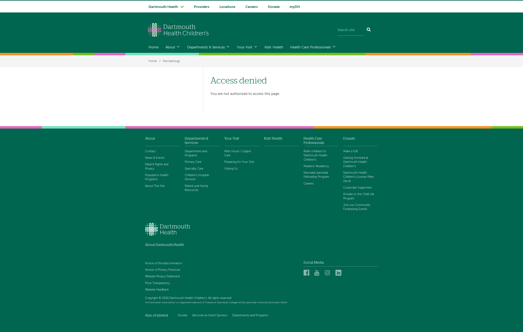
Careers (251, 7)
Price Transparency (157, 283)
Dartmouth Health (163, 7)
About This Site (155, 186)
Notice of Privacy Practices (162, 270)
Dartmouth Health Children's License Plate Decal (358, 177)
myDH (294, 7)
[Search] (369, 30)
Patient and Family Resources (196, 188)
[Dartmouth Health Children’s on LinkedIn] (339, 273)
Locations (227, 7)
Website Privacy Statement (162, 276)
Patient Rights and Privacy (156, 166)
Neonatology (171, 61)
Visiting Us (231, 168)
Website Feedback (157, 289)
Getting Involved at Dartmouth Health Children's (355, 162)
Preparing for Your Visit (239, 162)
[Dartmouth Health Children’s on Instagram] (328, 273)
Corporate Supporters (357, 187)
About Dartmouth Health (164, 245)
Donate (274, 7)
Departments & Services (206, 47)
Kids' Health (274, 47)
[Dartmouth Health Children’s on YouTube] (317, 273)
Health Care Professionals (310, 47)
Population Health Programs (156, 177)
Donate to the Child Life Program (358, 196)
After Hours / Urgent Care (237, 153)
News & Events (154, 158)
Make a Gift (350, 151)
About (170, 47)
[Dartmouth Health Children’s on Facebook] (307, 273)
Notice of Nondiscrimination (163, 263)
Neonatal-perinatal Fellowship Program (316, 174)
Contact (150, 151)
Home (154, 47)
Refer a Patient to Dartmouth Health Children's (315, 155)
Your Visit (244, 47)
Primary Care (193, 162)
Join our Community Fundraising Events (356, 207)
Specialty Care (194, 168)
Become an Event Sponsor (209, 315)
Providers (201, 7)
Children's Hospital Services (197, 177)
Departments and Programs (196, 153)
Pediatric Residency (316, 166)
